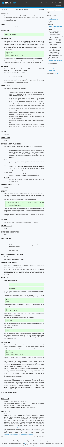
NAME (3, 24)
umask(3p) (52, 70)
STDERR (4, 219)
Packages (28, 2)
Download (59, 5)
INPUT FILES (5, 137)
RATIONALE (5, 342)
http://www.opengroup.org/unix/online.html (15, 427)
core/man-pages (53, 19)
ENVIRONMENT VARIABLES (11, 144)
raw (57, 73)
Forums (36, 2)
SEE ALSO (5, 398)
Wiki (42, 2)
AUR (60, 2)
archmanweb (22, 441)
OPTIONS (4, 66)
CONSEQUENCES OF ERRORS (12, 254)
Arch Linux (9, 2)
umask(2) (51, 68)
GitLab (47, 2)
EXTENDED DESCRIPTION (10, 232)
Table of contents (52, 63)
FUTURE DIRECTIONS (9, 392)
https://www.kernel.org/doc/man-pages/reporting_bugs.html (19, 434)
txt (55, 73)
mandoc (31, 441)
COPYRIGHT (5, 411)
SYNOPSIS (5, 30)
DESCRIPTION (6, 38)
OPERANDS (5, 86)
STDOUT (4, 191)
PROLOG (4, 13)
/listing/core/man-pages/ (55, 60)
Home (21, 2)
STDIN (3, 131)
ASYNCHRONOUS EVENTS (10, 185)
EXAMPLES (5, 278)
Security (54, 2)
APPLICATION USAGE (9, 263)
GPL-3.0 (26, 443)
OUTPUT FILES (6, 225)
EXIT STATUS (6, 238)
